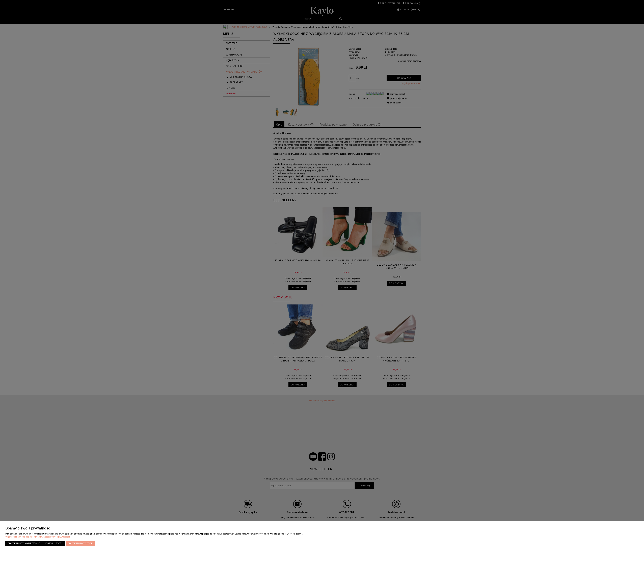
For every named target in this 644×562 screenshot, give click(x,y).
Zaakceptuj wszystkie (80, 543)
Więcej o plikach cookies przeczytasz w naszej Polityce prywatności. (37, 537)
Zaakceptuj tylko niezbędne (24, 543)
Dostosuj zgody (53, 543)
